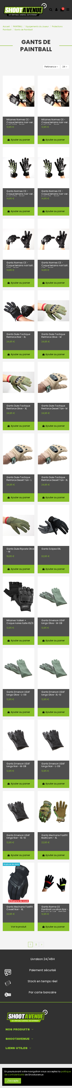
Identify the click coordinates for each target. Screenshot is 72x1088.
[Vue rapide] (31, 96)
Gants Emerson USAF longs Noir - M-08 (18, 765)
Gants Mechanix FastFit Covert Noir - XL (19, 908)
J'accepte (12, 1080)
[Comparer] (31, 88)
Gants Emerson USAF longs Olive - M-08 (53, 622)
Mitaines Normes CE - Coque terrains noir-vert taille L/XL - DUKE (54, 121)
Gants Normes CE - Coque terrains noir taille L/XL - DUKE (55, 264)
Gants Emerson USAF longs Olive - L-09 (18, 693)
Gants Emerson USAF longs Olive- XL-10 (53, 693)
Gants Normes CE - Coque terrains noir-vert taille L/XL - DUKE (54, 193)
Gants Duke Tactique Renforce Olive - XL (18, 407)
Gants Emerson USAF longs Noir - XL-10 (18, 836)
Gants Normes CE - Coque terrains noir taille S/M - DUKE (20, 264)
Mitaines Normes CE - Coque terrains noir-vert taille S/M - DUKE (19, 121)
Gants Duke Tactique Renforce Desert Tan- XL (54, 478)
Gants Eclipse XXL (51, 549)
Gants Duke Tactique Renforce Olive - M (53, 335)
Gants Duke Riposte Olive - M (20, 550)
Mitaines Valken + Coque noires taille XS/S (19, 622)
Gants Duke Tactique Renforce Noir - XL (18, 335)
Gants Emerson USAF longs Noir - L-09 (53, 765)
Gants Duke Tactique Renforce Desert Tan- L (19, 478)
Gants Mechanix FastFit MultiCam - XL (54, 836)
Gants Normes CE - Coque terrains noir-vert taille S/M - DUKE (19, 193)
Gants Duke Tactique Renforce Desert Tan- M (54, 407)
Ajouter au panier (20, 139)
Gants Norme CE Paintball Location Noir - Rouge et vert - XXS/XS (54, 909)
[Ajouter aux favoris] (31, 81)
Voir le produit (18, 926)
